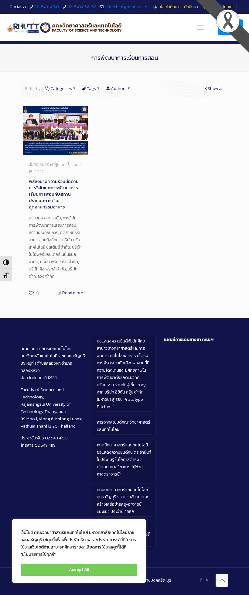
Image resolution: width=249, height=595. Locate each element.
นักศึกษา (191, 7)
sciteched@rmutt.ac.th (125, 7)
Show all (216, 88)
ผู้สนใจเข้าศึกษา (166, 7)
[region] (79, 551)
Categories (61, 88)
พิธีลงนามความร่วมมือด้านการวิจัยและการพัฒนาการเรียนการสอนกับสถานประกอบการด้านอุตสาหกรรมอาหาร (54, 194)
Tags (91, 88)
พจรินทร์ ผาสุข (47, 164)
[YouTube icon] (207, 579)
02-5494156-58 (82, 7)
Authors (119, 88)
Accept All (79, 569)
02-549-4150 (46, 7)
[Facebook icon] (201, 579)
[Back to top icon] (222, 580)
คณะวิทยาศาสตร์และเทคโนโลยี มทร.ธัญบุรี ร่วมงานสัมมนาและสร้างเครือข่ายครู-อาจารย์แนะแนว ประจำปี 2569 (122, 501)
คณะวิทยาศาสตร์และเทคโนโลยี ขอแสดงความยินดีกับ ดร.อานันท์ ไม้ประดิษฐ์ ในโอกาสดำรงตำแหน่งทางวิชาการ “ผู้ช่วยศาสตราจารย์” (124, 459)
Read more (72, 293)
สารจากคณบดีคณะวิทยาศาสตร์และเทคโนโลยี (123, 426)
